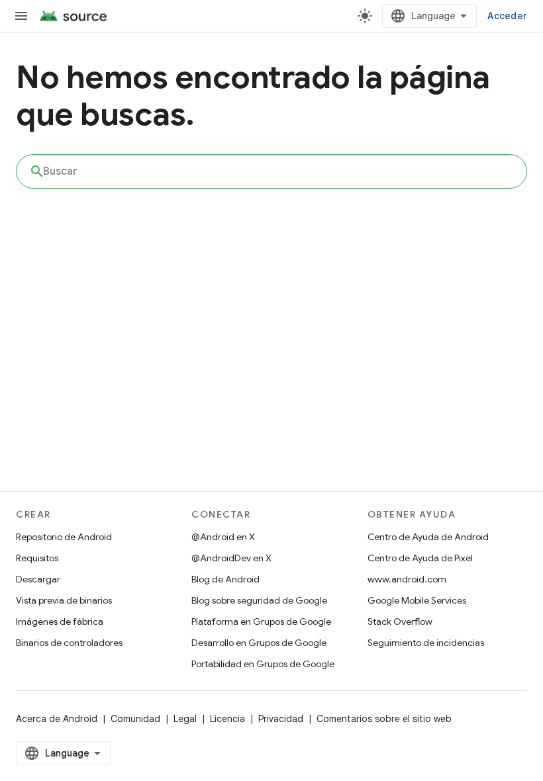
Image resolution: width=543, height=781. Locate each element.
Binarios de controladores (69, 643)
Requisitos (37, 558)
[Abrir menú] (21, 16)
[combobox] (271, 171)
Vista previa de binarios (64, 600)
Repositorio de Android (64, 537)
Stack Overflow (400, 621)
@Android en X (223, 537)
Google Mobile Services (417, 600)
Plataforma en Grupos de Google (261, 621)
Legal (185, 718)
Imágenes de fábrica (59, 621)
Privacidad (280, 718)
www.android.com (407, 579)
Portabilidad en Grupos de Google (262, 664)
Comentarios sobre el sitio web (384, 718)
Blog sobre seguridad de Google (259, 600)
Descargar (38, 579)
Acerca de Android (56, 718)
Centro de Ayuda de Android (428, 537)
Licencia (227, 718)
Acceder (507, 16)
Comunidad (135, 718)
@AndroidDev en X (231, 558)
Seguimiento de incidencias (426, 643)
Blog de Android (225, 579)
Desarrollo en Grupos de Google (258, 643)
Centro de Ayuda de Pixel (420, 558)
